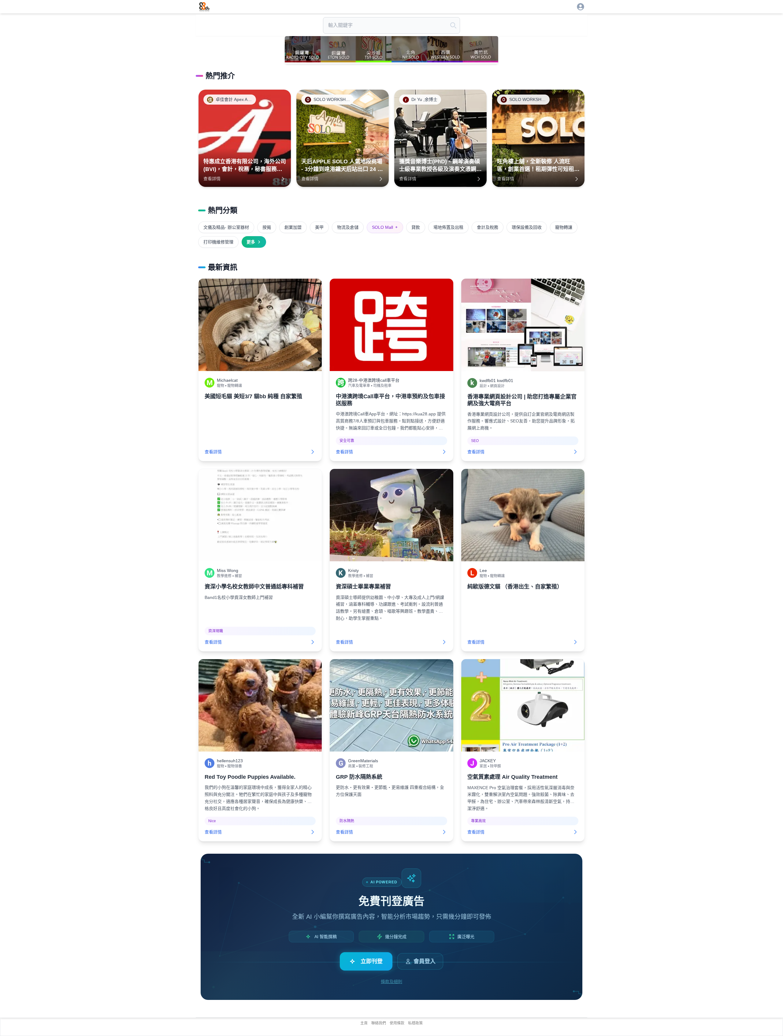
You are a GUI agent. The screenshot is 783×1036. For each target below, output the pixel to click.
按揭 (266, 227)
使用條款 (397, 1023)
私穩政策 (415, 1023)
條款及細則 (391, 981)
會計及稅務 (487, 227)
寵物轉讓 (563, 227)
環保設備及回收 (527, 227)
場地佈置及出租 (448, 227)
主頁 (364, 1023)
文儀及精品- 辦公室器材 (226, 227)
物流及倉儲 (347, 227)
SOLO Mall (385, 227)
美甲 (319, 227)
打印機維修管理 (218, 242)
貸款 (415, 227)
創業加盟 (293, 227)
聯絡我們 (378, 1023)
